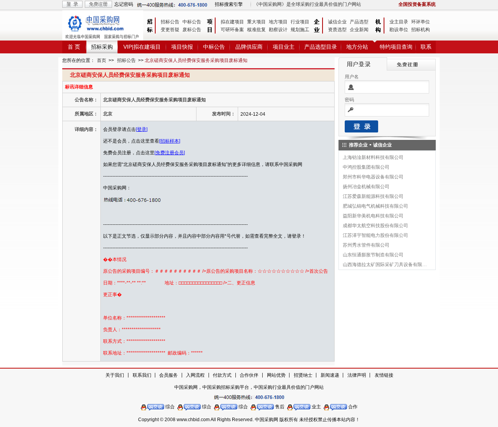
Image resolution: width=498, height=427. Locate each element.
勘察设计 (278, 29)
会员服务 (168, 375)
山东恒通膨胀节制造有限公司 (373, 255)
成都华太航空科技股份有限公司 (375, 225)
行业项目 (300, 22)
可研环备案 (232, 29)
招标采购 (102, 47)
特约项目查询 (396, 47)
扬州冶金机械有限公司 (366, 186)
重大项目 (256, 22)
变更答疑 (170, 29)
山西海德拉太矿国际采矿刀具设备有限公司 (385, 264)
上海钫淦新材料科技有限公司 (373, 157)
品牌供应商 (249, 47)
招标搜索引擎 (229, 4)
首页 (101, 60)
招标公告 (170, 22)
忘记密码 (123, 4)
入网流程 (195, 375)
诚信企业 (337, 22)
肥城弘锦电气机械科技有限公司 (375, 206)
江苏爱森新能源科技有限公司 (373, 196)
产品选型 (359, 22)
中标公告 (191, 22)
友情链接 (384, 375)
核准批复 (256, 29)
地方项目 (278, 22)
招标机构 (420, 29)
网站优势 (276, 375)
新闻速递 (330, 375)
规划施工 (300, 29)
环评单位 (420, 22)
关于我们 (114, 375)
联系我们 (142, 375)
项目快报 (182, 47)
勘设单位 (398, 29)
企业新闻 (359, 29)
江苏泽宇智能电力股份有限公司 (375, 235)
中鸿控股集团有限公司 (366, 167)
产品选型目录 (320, 47)
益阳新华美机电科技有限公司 (373, 216)
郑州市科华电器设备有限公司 (373, 177)
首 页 (74, 47)
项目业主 (284, 47)
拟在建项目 (232, 22)
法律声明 (356, 375)
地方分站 (357, 47)
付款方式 (222, 375)
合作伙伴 (249, 375)
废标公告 (191, 29)
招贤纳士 (303, 375)
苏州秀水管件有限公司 (366, 245)
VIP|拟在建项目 (142, 47)
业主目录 (398, 22)
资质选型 (337, 29)
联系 (426, 47)
